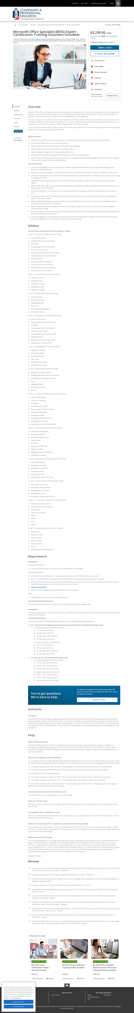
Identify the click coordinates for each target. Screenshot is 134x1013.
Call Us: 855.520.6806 (112, 25)
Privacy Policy (69, 1008)
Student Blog (107, 995)
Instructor (17, 118)
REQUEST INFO (112, 96)
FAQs (15, 122)
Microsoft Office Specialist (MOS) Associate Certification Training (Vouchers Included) (104, 967)
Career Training (55, 995)
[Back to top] (67, 992)
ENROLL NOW (104, 47)
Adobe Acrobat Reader (38, 587)
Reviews (16, 126)
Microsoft (33, 25)
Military (90, 995)
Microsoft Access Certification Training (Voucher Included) (40, 967)
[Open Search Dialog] (118, 3)
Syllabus (16, 110)
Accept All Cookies (19, 1002)
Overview (17, 106)
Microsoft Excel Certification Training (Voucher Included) (73, 966)
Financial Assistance (93, 997)
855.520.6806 (18, 140)
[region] (18, 997)
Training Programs (23, 25)
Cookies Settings (18, 1006)
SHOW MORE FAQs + (35, 856)
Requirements (18, 114)
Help (89, 999)
